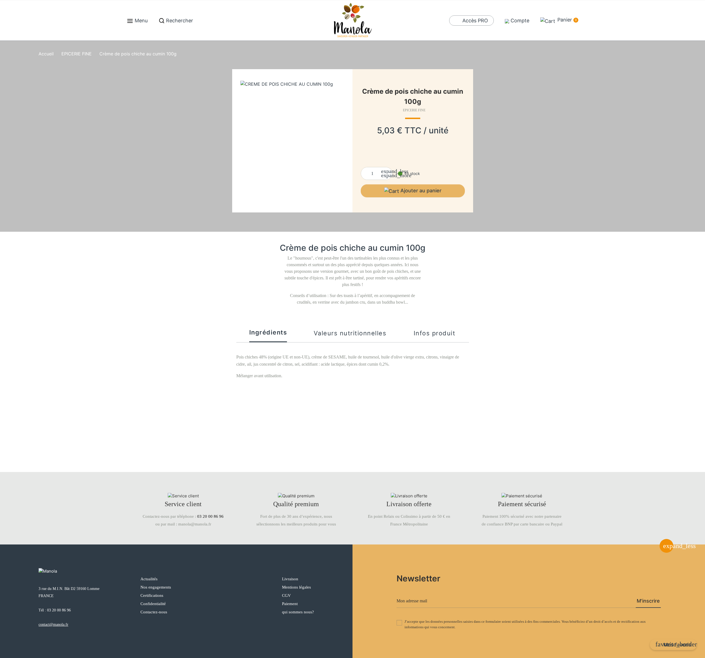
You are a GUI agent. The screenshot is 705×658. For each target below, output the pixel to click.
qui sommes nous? (298, 612)
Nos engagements (155, 587)
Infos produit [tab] (434, 333)
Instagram (221, 624)
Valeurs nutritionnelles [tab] (350, 333)
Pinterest (233, 624)
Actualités (149, 579)
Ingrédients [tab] (268, 332)
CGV (286, 595)
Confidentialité (153, 604)
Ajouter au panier (420, 190)
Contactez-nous (153, 612)
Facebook (209, 624)
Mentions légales (296, 587)
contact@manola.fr (53, 624)
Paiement (290, 604)
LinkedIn (245, 624)
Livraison (290, 579)
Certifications (151, 595)
